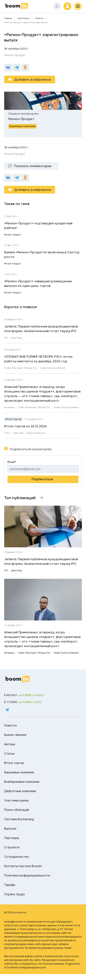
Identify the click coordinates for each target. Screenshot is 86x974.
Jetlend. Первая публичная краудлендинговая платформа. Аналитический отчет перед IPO (41, 328)
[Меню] (78, 6)
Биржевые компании (19, 772)
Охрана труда (14, 894)
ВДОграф (18, 433)
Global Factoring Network (52, 368)
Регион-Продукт (14, 55)
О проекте (12, 847)
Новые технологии (35, 433)
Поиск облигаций (16, 809)
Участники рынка (16, 800)
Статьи (9, 753)
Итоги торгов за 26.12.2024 (25, 426)
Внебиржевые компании (21, 781)
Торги (7, 433)
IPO (6, 338)
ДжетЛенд (16, 338)
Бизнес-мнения (15, 734)
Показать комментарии (32, 166)
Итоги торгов (13, 419)
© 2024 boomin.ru (15, 912)
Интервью (9, 407)
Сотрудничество (16, 856)
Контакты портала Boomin (23, 866)
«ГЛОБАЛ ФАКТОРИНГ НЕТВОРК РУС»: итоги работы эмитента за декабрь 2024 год (38, 359)
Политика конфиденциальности (27, 875)
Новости (39, 18)
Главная (8, 18)
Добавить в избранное (32, 79)
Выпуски (10, 828)
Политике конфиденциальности (26, 967)
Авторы (9, 744)
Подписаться (42, 479)
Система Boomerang (19, 819)
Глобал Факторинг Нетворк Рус (20, 368)
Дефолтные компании (20, 791)
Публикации (23, 18)
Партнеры (11, 838)
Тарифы (9, 884)
